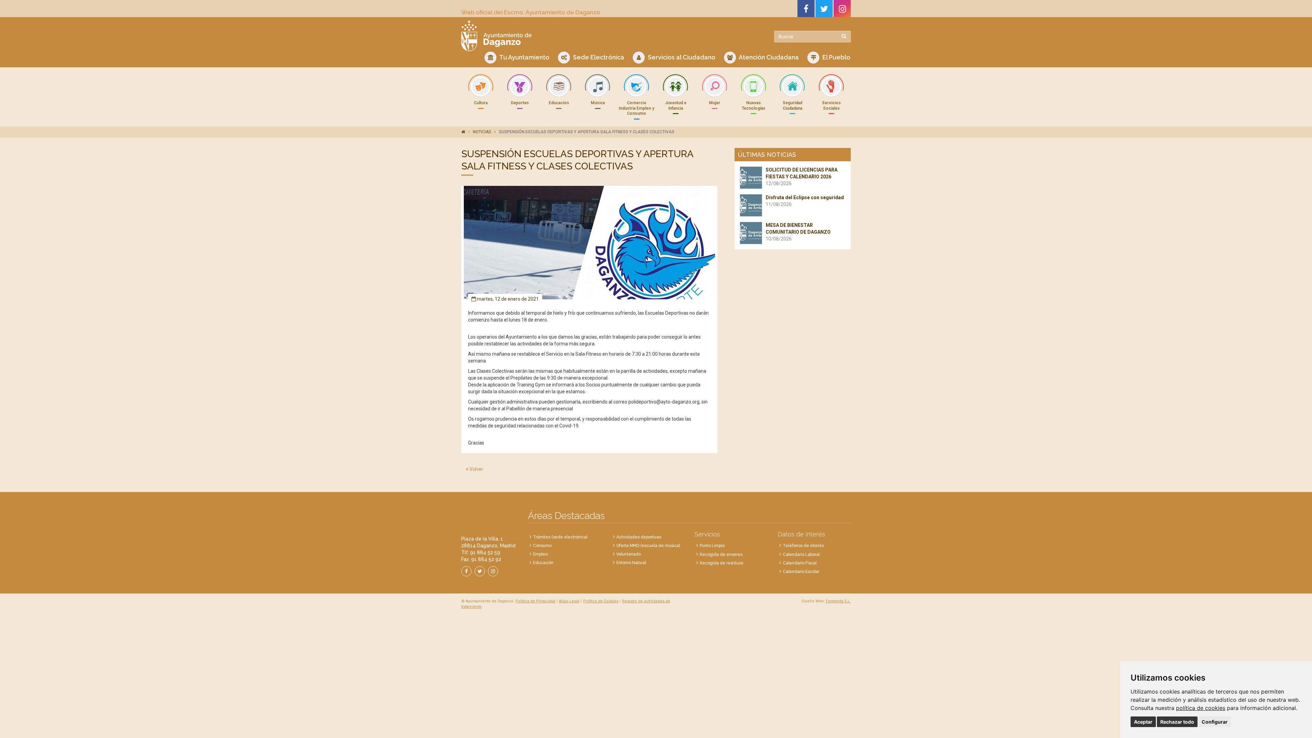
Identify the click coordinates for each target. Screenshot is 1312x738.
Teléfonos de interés (803, 545)
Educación (543, 562)
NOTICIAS (482, 131)
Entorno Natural (631, 562)
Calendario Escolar (801, 571)
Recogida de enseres (721, 554)
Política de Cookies (600, 601)
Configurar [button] (1215, 722)
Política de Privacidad (535, 601)
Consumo (542, 545)
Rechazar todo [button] (1177, 722)
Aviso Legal (569, 601)
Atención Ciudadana (768, 57)
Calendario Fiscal (800, 563)
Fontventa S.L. (838, 601)
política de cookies (1200, 708)
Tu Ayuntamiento (523, 57)
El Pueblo (835, 57)
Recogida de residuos (721, 563)
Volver (475, 469)
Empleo (540, 554)
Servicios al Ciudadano (680, 57)
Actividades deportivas (638, 537)
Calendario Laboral (801, 554)
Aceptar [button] (1143, 722)
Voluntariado (628, 554)
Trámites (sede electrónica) (560, 537)
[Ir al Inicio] (556, 35)
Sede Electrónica (598, 57)
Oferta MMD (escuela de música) (648, 545)
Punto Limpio (712, 545)
